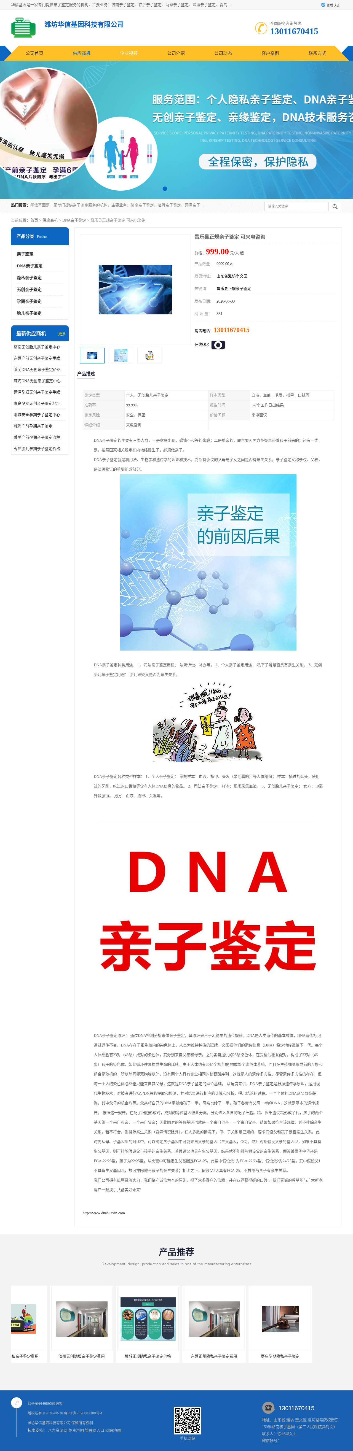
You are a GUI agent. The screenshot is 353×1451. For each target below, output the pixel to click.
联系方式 (317, 53)
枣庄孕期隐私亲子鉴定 (241, 1356)
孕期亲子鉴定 (29, 301)
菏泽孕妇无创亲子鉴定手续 (37, 392)
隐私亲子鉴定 (29, 278)
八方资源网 (57, 1430)
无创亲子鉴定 (29, 289)
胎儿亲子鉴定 (29, 313)
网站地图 (113, 1430)
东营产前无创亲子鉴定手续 (37, 358)
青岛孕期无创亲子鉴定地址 (37, 403)
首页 (34, 220)
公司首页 (34, 53)
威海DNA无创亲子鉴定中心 (37, 381)
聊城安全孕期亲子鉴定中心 (37, 415)
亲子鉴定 (25, 254)
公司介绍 (176, 53)
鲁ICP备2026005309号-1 (83, 1413)
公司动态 (223, 53)
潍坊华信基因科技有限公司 (49, 1423)
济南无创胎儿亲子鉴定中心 (37, 347)
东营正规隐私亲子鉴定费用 (175, 1356)
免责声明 (76, 1430)
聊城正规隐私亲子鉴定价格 (109, 1356)
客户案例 (270, 53)
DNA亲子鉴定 (74, 220)
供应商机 (81, 53)
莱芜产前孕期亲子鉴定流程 (37, 437)
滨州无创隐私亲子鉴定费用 (43, 1356)
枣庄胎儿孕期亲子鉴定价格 (37, 449)
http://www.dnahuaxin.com (104, 1213)
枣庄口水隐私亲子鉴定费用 (307, 1356)
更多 (62, 334)
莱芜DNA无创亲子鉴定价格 (37, 370)
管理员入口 (94, 1430)
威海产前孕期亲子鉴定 (33, 426)
